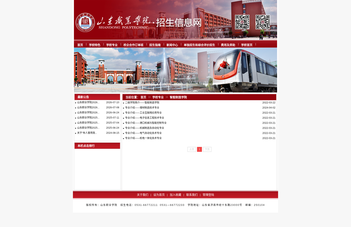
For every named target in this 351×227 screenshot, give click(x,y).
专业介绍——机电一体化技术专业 (143, 138)
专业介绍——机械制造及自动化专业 (144, 128)
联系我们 (192, 194)
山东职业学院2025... (88, 117)
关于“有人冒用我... (87, 132)
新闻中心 (172, 45)
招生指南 (155, 45)
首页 (80, 45)
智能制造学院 (178, 97)
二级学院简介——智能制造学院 (142, 102)
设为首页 (159, 194)
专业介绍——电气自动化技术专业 (143, 133)
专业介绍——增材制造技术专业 (142, 107)
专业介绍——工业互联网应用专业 (143, 112)
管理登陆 (208, 194)
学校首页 (246, 45)
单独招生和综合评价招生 (199, 45)
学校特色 (94, 45)
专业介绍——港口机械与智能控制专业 (146, 123)
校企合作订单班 (133, 45)
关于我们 (142, 194)
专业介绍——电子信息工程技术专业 (144, 117)
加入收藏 (175, 194)
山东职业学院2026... (88, 102)
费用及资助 (228, 45)
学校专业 (112, 45)
